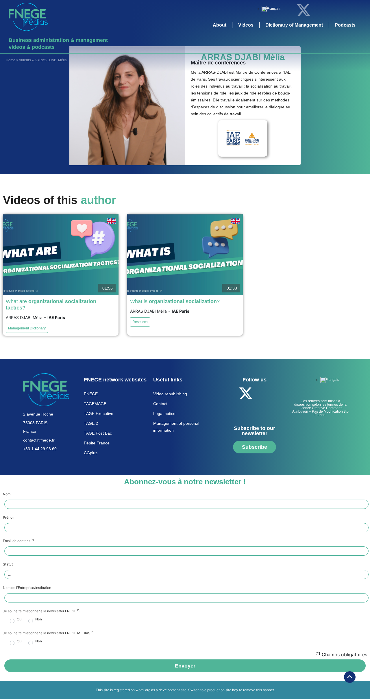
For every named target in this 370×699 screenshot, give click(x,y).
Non (38, 619)
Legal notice (164, 413)
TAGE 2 (91, 423)
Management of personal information (176, 427)
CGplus (90, 452)
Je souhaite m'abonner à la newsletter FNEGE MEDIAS (49, 633)
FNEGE (91, 394)
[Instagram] (351, 10)
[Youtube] (335, 10)
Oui (19, 619)
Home (10, 60)
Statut (8, 564)
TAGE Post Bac (98, 433)
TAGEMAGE (95, 403)
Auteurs (25, 60)
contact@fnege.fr (39, 440)
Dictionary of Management (294, 25)
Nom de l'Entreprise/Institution (27, 587)
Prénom (9, 517)
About (219, 25)
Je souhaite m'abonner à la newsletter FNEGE (41, 611)
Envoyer (185, 666)
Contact (160, 403)
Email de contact (18, 541)
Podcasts (345, 25)
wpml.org (143, 690)
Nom (6, 494)
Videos (246, 25)
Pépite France (97, 443)
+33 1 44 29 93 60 (40, 448)
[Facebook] (287, 10)
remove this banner (258, 690)
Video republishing (170, 394)
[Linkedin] (319, 10)
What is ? (175, 301)
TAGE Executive (98, 413)
